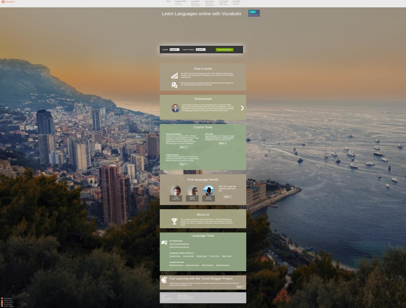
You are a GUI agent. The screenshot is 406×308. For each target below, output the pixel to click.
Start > (183, 147)
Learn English (223, 1)
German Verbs (208, 3)
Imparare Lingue (8, 304)
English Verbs (222, 3)
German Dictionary (210, 4)
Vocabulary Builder (180, 1)
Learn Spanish (195, 1)
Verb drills (177, 3)
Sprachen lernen (8, 300)
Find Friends (236, 1)
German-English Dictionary (185, 298)
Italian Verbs (236, 4)
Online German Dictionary (179, 247)
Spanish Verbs (194, 3)
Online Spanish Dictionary (179, 244)
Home (168, 1)
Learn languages (8, 298)
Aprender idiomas (8, 302)
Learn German (209, 1)
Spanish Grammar (195, 5)
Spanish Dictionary (195, 4)
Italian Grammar (208, 265)
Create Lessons (178, 4)
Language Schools (182, 295)
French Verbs (236, 3)
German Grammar (209, 5)
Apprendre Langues (9, 306)
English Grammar (223, 4)
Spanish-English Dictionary (185, 297)
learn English (228, 138)
